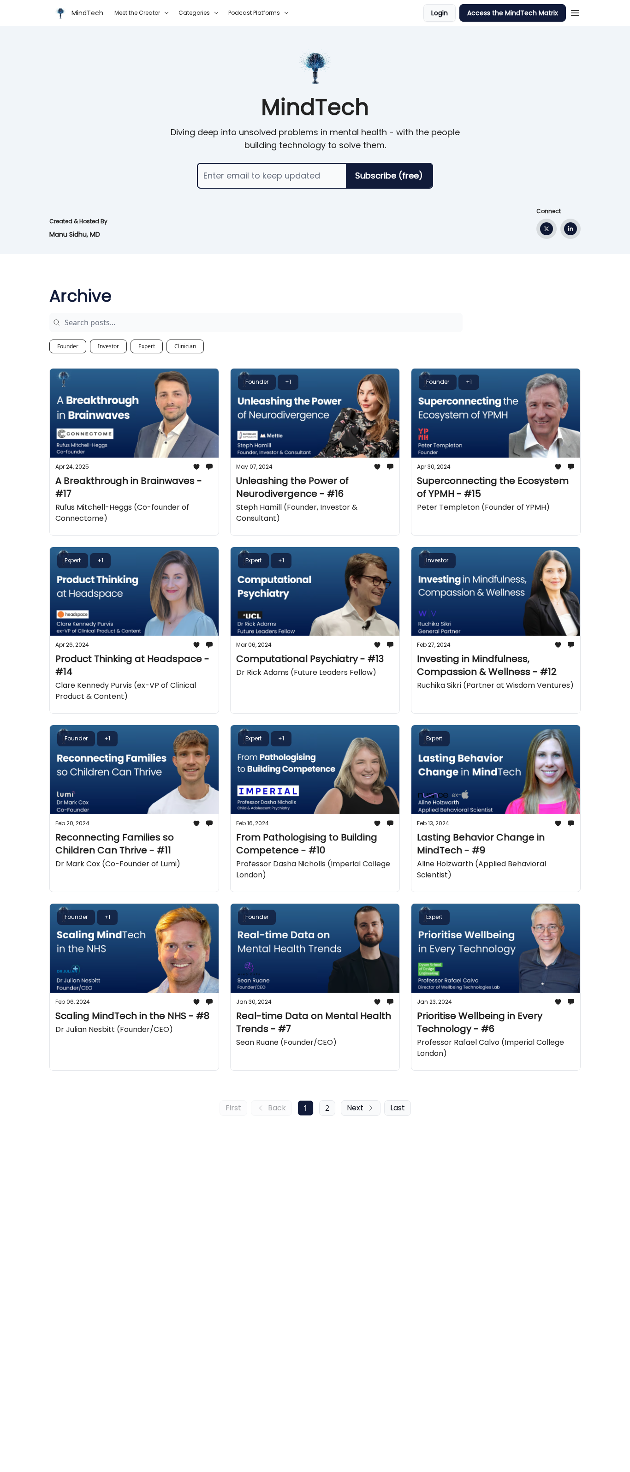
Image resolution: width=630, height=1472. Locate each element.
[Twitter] (546, 229)
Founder (67, 346)
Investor (108, 346)
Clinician (185, 346)
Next (355, 1108)
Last (397, 1108)
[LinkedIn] (570, 229)
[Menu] (575, 11)
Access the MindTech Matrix (512, 13)
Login (439, 13)
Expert (146, 346)
